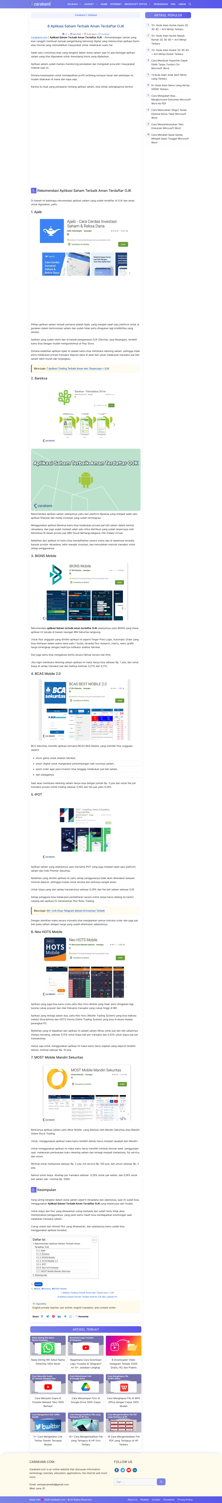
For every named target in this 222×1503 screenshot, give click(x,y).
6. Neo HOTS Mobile (49, 1267)
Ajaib (38, 1288)
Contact (156, 1499)
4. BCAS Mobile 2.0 (49, 1261)
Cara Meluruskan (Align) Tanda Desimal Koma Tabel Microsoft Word (169, 113)
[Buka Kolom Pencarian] (190, 4)
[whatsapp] (71, 1316)
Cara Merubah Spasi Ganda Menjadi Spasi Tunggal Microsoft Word (170, 138)
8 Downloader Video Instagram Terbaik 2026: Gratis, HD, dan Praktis (124, 1363)
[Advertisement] (85, 137)
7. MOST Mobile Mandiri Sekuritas (54, 1271)
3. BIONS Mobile (47, 1257)
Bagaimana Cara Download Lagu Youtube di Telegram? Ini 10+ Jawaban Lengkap (85, 1363)
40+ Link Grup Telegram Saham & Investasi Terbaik (76, 910)
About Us (132, 1499)
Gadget (89, 4)
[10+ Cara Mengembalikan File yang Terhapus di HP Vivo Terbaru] (85, 1430)
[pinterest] (53, 1316)
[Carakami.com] (40, 4)
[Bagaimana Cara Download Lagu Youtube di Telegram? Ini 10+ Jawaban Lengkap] (85, 1353)
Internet (116, 4)
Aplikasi (72, 4)
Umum (182, 4)
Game (104, 4)
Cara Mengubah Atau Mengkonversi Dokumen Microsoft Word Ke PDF (171, 99)
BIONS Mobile (60, 1288)
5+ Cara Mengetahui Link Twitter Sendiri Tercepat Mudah (48, 1440)
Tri (66, 34)
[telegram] (65, 1316)
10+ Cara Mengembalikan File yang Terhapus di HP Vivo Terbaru (86, 1440)
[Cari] (161, 1481)
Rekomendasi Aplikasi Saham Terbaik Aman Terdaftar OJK (57, 1245)
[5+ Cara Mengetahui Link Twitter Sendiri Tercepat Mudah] (48, 1430)
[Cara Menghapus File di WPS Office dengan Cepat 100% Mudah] (123, 1392)
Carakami (80, 14)
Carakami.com (39, 37)
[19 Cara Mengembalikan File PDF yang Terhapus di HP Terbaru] (123, 1430)
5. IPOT (43, 1264)
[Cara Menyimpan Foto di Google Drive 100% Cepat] (85, 1392)
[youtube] (129, 1471)
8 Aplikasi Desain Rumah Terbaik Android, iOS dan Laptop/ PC (87, 1297)
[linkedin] (59, 1316)
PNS (173, 4)
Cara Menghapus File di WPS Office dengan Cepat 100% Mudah (123, 1402)
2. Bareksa (44, 1254)
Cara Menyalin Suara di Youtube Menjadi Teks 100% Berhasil (48, 1402)
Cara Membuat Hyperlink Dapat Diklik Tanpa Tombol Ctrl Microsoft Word (169, 64)
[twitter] (48, 1316)
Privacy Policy (185, 1499)
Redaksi (144, 1499)
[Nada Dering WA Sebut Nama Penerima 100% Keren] (48, 1353)
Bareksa (47, 1288)
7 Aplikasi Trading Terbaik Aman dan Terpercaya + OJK (78, 368)
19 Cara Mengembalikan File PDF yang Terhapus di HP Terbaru (124, 1440)
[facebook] (42, 1316)
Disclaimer (169, 1499)
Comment (105, 34)
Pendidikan (161, 4)
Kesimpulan (41, 1275)
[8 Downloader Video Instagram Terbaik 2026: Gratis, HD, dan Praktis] (123, 1353)
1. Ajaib (42, 1250)
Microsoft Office (136, 4)
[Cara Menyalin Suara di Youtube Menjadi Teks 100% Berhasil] (48, 1392)
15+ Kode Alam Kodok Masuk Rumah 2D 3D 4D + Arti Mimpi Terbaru (168, 39)
